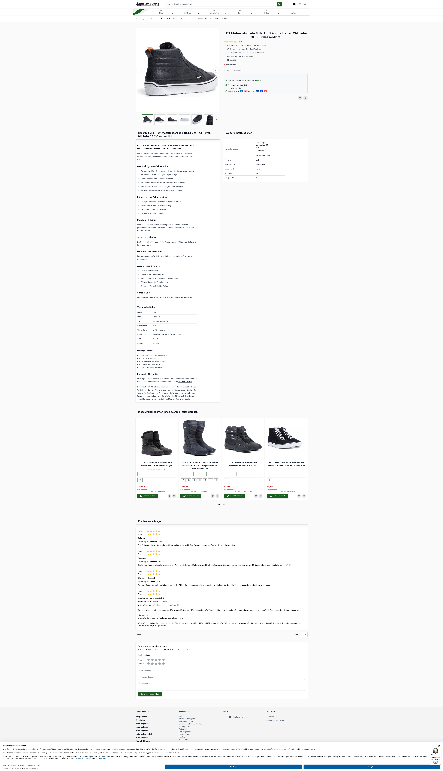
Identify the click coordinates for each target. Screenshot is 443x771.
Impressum (183, 739)
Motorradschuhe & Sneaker (170, 19)
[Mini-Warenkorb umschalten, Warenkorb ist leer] (305, 4)
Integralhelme (141, 717)
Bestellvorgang (184, 734)
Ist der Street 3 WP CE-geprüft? (151, 367)
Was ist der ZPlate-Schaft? (149, 364)
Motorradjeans (142, 731)
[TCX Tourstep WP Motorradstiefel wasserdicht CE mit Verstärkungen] (156, 439)
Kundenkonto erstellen (275, 721)
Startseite (139, 19)
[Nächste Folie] (228, 504)
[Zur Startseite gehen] (148, 4)
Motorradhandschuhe (144, 734)
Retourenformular (186, 721)
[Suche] (279, 4)
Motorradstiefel (142, 737)
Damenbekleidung (143, 741)
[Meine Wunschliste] (299, 4)
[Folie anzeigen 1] (219, 504)
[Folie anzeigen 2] (224, 504)
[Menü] (439, 748)
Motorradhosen (142, 727)
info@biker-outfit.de (239, 717)
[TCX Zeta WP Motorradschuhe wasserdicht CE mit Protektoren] (243, 439)
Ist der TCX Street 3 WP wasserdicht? (153, 355)
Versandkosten (238, 70)
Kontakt (182, 737)
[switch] (435, 762)
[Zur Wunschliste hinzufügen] (300, 98)
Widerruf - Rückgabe (187, 719)
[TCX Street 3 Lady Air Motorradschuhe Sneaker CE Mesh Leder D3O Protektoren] (286, 439)
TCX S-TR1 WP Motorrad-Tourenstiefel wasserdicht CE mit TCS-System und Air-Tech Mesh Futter (199, 465)
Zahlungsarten (184, 727)
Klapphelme (140, 720)
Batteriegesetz (185, 732)
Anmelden (270, 717)
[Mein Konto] (294, 4)
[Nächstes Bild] (215, 69)
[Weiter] (216, 120)
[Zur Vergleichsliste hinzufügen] (305, 98)
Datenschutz (184, 729)
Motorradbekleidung (152, 19)
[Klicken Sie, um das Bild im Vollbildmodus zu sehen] (177, 70)
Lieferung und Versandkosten (190, 724)
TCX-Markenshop (185, 382)
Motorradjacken (142, 724)
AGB (181, 716)
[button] (266, 41)
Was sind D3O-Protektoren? (149, 358)
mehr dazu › (259, 80)
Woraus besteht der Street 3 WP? (152, 361)
